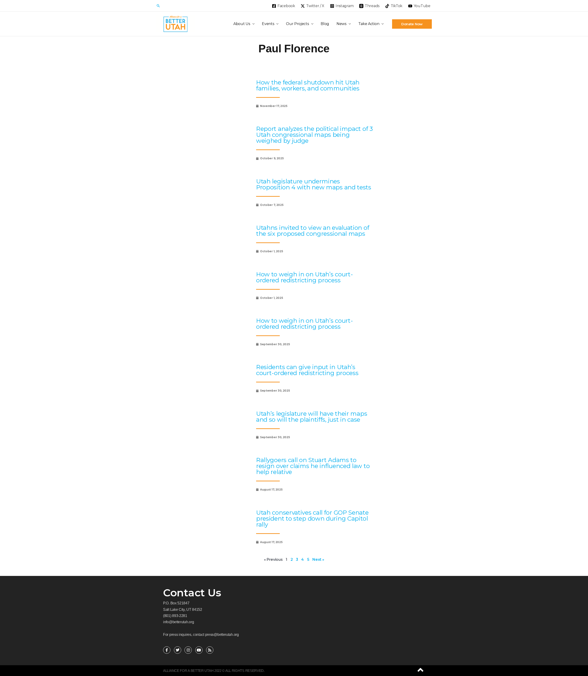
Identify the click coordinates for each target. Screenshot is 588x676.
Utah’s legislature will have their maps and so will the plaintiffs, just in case (311, 416)
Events (268, 24)
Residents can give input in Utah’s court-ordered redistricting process (307, 370)
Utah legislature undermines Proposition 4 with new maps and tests (313, 184)
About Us (241, 24)
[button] (158, 6)
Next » (318, 559)
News (341, 24)
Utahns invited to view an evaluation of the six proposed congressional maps (312, 230)
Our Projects (297, 24)
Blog (325, 24)
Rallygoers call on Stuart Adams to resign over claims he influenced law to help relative (313, 466)
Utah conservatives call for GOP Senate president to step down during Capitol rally (312, 518)
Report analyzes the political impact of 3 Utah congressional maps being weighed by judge (314, 134)
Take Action (368, 24)
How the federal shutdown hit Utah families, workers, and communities (307, 85)
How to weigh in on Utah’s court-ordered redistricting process (304, 277)
